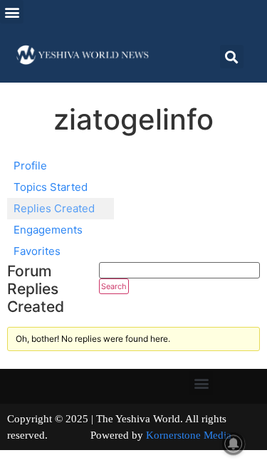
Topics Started (51, 187)
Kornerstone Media (188, 435)
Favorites (37, 251)
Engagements (48, 229)
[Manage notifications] (233, 443)
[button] (11, 12)
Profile (30, 165)
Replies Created (54, 208)
